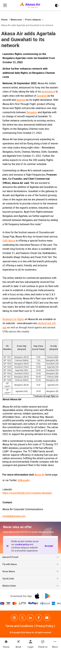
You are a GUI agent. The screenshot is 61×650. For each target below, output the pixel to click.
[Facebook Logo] (38, 617)
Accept (49, 545)
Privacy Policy (44, 626)
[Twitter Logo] (22, 617)
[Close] (7, 546)
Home (4, 19)
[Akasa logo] (30, 5)
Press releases (33, 19)
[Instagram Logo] (14, 617)
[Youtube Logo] (46, 617)
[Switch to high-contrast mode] (56, 5)
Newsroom (16, 19)
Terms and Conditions (19, 626)
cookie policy (22, 544)
